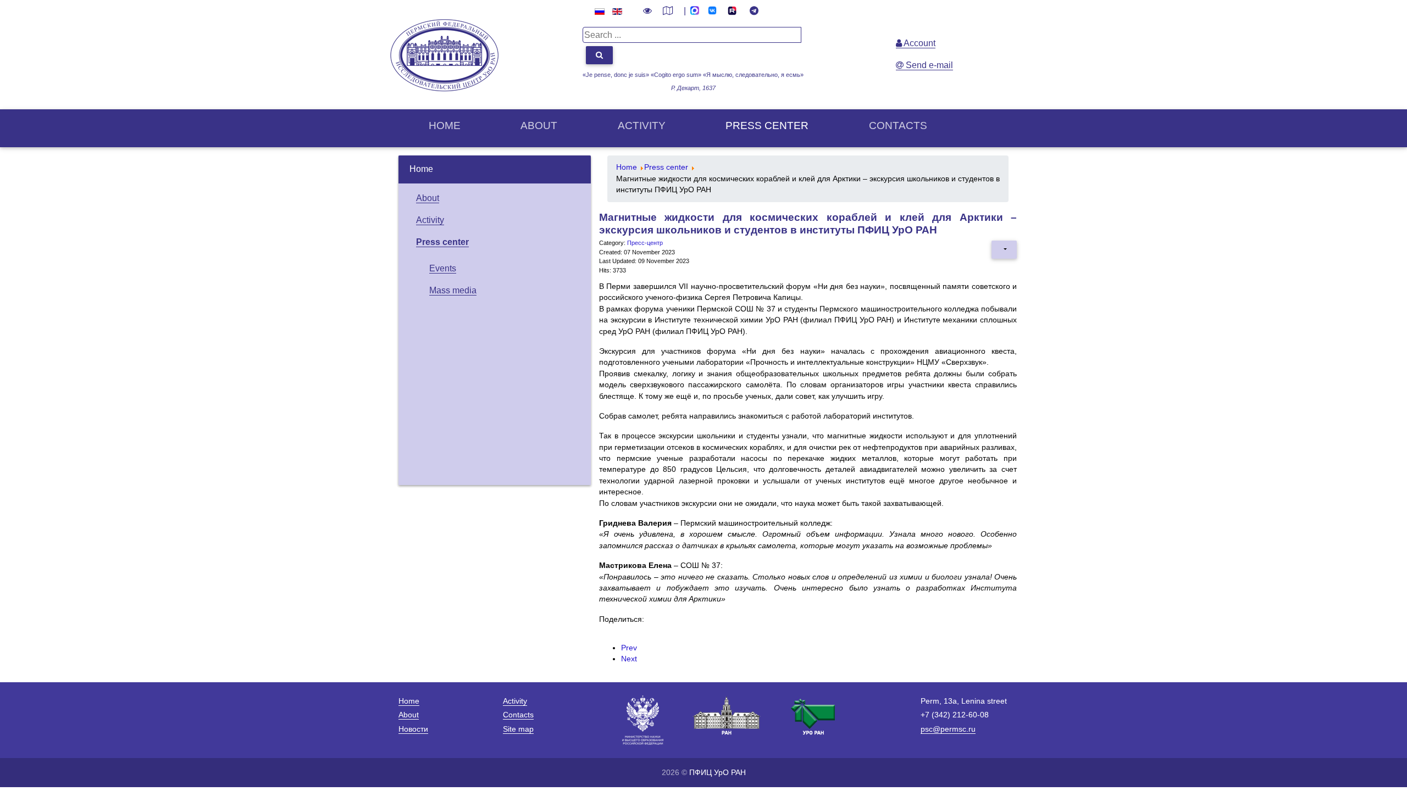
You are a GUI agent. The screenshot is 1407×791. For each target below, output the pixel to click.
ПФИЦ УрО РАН (717, 772)
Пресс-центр (645, 242)
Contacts (898, 125)
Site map (518, 729)
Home (445, 125)
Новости (413, 729)
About (538, 125)
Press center (766, 125)
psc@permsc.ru (948, 729)
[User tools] (1004, 249)
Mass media (453, 290)
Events (442, 268)
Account (918, 43)
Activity (642, 125)
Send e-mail (928, 65)
